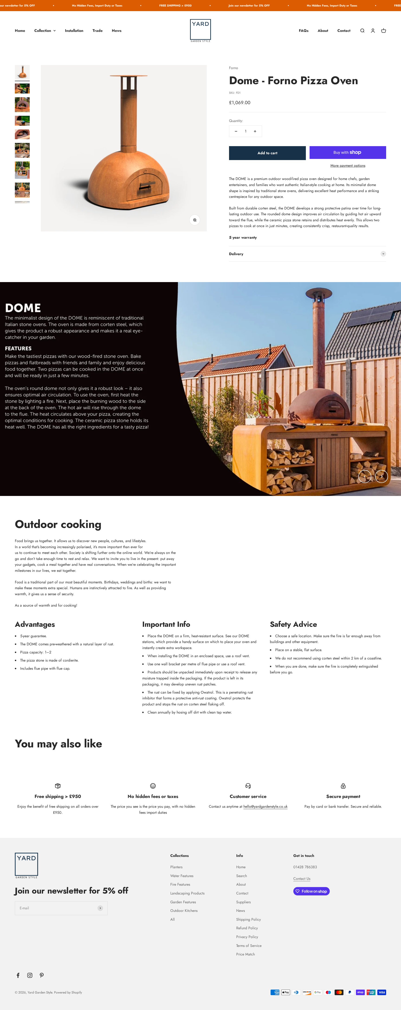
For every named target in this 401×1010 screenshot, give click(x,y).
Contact (343, 30)
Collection (42, 30)
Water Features (181, 875)
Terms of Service (249, 945)
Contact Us (301, 878)
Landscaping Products (187, 893)
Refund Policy (247, 928)
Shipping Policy (248, 919)
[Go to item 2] (22, 89)
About (323, 30)
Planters (176, 867)
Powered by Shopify (68, 992)
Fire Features (180, 884)
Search (241, 875)
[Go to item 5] (22, 135)
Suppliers (243, 902)
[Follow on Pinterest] (42, 975)
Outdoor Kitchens (183, 910)
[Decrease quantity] (236, 131)
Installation (74, 30)
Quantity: (236, 120)
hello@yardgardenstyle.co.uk (265, 806)
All (172, 919)
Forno (233, 68)
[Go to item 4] (22, 121)
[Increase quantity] (255, 131)
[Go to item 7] (22, 170)
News (116, 30)
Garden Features (183, 902)
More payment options (347, 165)
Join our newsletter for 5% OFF (210, 5)
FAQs (303, 30)
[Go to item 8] (22, 191)
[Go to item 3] (22, 105)
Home (20, 30)
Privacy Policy (247, 936)
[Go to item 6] (22, 151)
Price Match (245, 954)
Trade (98, 30)
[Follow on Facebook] (18, 975)
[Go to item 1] (22, 73)
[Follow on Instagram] (30, 975)
